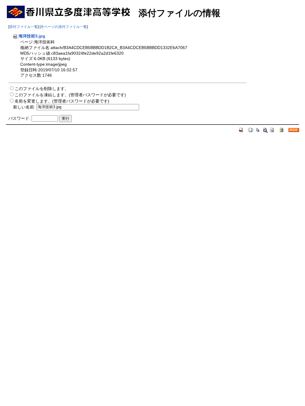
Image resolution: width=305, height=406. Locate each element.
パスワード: (19, 118)
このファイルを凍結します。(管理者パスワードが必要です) (70, 94)
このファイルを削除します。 (42, 88)
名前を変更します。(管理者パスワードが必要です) (62, 101)
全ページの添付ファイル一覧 (64, 27)
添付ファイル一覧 (23, 27)
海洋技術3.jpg (31, 36)
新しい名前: (24, 106)
